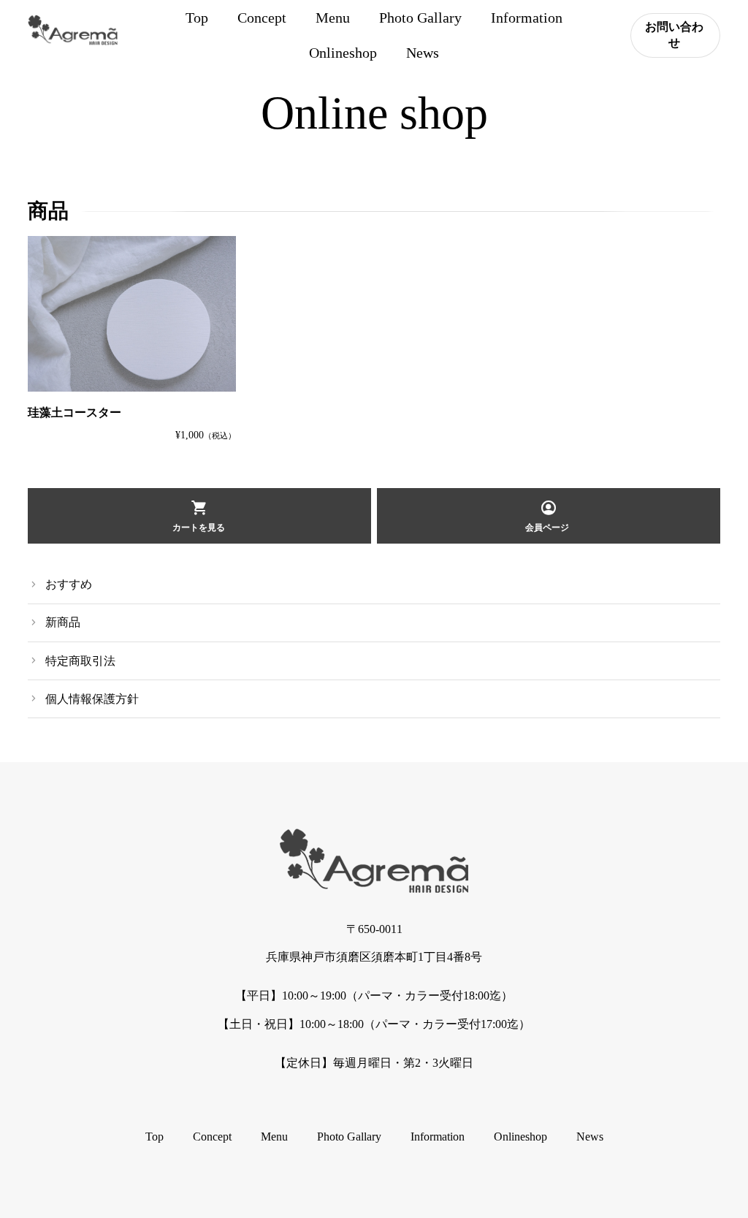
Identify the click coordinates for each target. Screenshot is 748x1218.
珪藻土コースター (74, 412)
